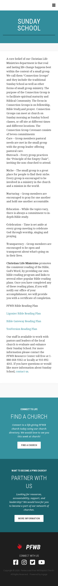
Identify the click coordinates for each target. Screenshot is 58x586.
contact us (22, 371)
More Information (29, 518)
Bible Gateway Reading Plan (23, 321)
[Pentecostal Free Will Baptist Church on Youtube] (41, 562)
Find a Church (29, 445)
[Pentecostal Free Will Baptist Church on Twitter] (32, 562)
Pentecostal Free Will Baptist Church (37, 570)
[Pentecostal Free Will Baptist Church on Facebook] (15, 562)
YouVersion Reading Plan (21, 329)
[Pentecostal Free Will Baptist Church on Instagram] (24, 562)
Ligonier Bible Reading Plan (23, 313)
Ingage (44, 574)
